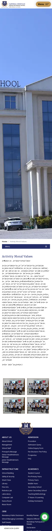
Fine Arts (5, 487)
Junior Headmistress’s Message (10, 461)
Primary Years (33, 480)
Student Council (34, 473)
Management (7, 445)
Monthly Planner (33, 515)
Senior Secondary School (37, 490)
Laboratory (6, 494)
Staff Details (6, 522)
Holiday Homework (35, 501)
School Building (8, 473)
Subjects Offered (33, 519)
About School (7, 441)
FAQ (29, 459)
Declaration (31, 527)
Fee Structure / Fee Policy (37, 452)
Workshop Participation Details (36, 523)
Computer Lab (7, 497)
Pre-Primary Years (35, 476)
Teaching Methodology (36, 494)
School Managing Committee (13, 519)
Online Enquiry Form (35, 448)
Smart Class (6, 480)
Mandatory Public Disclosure (13, 515)
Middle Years (33, 483)
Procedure (32, 441)
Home (4, 241)
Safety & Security (8, 476)
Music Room (6, 504)
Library (4, 483)
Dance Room (7, 501)
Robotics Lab (7, 490)
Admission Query (11, 528)
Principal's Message (9, 452)
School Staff (6, 448)
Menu (7, 246)
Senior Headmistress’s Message (10, 456)
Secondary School (34, 487)
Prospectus (32, 455)
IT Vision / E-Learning (35, 497)
